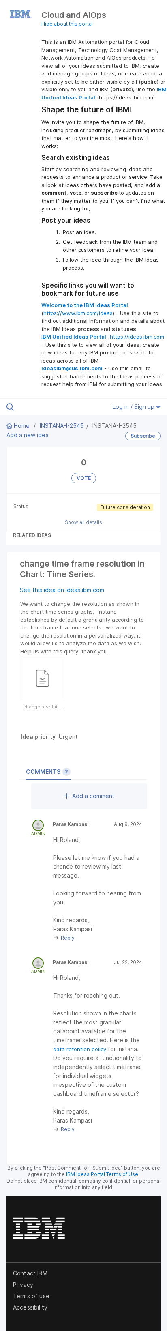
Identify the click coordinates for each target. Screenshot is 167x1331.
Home (21, 425)
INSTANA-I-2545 (62, 425)
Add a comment (93, 795)
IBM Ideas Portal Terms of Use (102, 1174)
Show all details (83, 522)
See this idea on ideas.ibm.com (62, 589)
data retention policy (79, 1049)
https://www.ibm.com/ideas (78, 313)
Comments (47, 771)
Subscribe (143, 436)
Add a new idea (27, 435)
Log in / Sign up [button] (134, 406)
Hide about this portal (67, 24)
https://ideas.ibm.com (137, 336)
